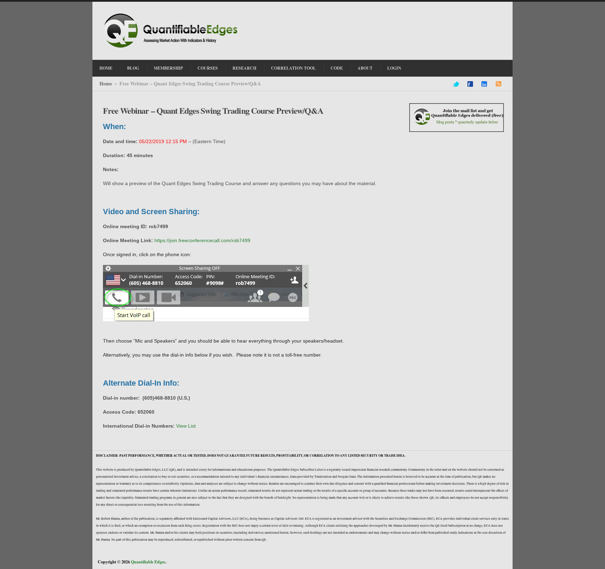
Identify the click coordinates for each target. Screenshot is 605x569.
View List (186, 426)
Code (337, 68)
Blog (133, 68)
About (365, 68)
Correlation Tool (293, 68)
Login (394, 68)
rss (498, 84)
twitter (455, 84)
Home (105, 68)
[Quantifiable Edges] (173, 49)
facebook (470, 84)
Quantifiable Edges (148, 562)
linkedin (484, 84)
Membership (168, 68)
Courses (207, 68)
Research (244, 68)
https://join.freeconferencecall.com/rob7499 (202, 240)
